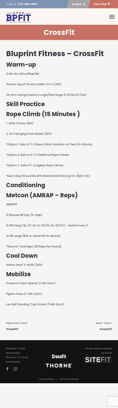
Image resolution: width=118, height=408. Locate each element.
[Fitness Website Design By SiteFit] (98, 359)
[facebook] (7, 369)
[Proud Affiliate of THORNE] (59, 365)
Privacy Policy (46, 379)
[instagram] (15, 369)
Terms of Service (69, 379)
